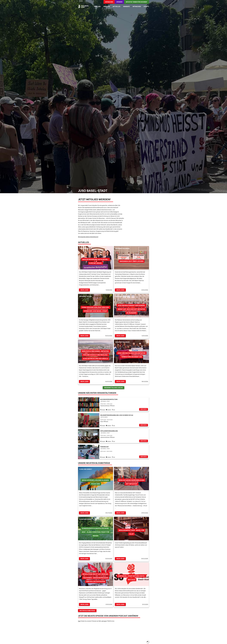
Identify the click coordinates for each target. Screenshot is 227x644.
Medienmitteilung (85, 248)
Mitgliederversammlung (109, 431)
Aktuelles (116, 6)
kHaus (101, 421)
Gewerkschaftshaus (105, 405)
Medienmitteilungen (122, 248)
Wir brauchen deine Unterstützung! (88, 236)
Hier (79, 621)
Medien (81, 0)
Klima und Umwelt (85, 469)
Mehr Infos (143, 409)
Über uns (97, 6)
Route (113, 405)
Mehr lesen (84, 290)
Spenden (119, 2)
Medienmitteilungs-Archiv (113, 387)
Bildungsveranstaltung (109, 399)
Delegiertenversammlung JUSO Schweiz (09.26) (116, 415)
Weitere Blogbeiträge (87, 610)
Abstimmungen (120, 469)
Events (146, 6)
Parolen (107, 6)
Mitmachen (137, 6)
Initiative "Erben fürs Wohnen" (136, 2)
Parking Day (104, 446)
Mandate (126, 6)
